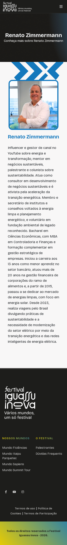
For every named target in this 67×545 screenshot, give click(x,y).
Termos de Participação (40, 513)
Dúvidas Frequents (49, 453)
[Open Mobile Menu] (61, 6)
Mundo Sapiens (13, 464)
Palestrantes (45, 447)
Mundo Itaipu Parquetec (11, 456)
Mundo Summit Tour (16, 470)
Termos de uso (25, 508)
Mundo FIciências (14, 447)
